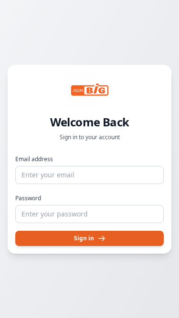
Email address (34, 159)
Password (28, 198)
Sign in (84, 238)
